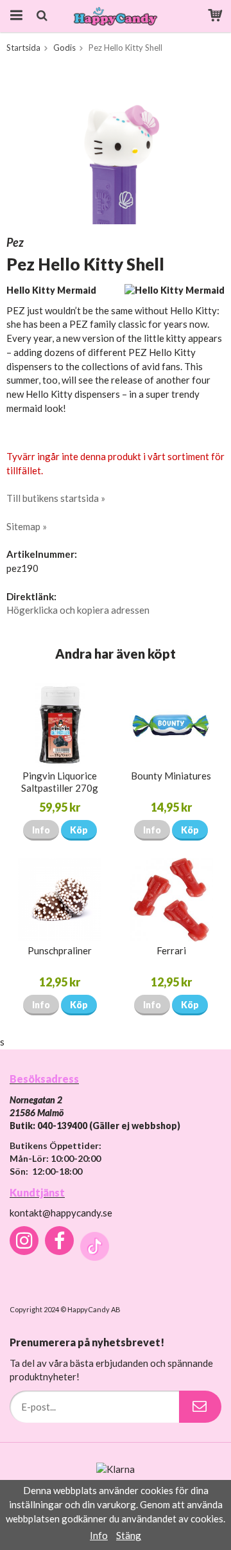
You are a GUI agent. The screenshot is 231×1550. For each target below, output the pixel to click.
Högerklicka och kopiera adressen (78, 610)
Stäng (128, 1535)
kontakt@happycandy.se (61, 1212)
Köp (79, 829)
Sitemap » (26, 526)
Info (41, 829)
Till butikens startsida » (55, 498)
